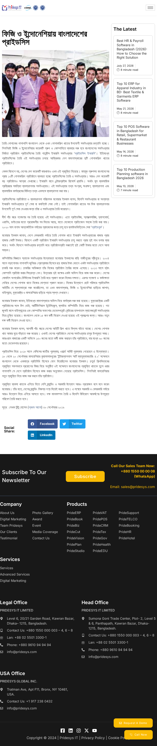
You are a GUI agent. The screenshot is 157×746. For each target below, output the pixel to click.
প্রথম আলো (35, 407)
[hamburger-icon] (150, 8)
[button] (43, 424)
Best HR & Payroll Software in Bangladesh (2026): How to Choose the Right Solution (132, 49)
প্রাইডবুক (97, 227)
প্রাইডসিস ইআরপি (85, 153)
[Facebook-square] (62, 730)
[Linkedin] (70, 730)
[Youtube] (94, 730)
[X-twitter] (86, 730)
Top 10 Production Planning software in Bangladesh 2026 (132, 173)
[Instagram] (78, 730)
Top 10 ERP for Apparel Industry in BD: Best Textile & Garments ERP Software (131, 92)
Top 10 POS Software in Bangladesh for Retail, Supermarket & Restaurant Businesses (133, 135)
